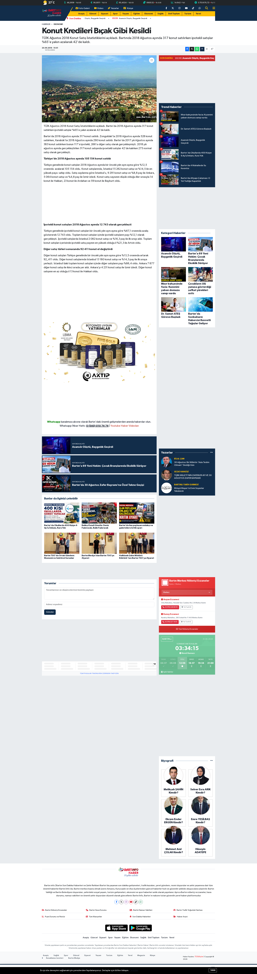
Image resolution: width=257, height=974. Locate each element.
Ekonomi (148, 14)
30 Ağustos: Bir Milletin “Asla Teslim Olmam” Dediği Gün (191, 463)
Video (100, 8)
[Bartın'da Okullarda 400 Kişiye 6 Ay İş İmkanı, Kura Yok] (61, 513)
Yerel (198, 14)
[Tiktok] (136, 902)
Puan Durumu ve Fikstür (55, 917)
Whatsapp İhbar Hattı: (84, 426)
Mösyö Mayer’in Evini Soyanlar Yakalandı (189, 489)
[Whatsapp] (140, 902)
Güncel (92, 14)
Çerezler (133, 970)
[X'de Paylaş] (192, 49)
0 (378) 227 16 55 (171, 622)
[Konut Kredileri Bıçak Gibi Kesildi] (99, 88)
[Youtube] (131, 902)
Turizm (187, 14)
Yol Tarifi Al (187, 607)
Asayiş (81, 14)
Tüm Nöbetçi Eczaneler (188, 629)
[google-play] (140, 928)
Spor (115, 14)
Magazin (141, 955)
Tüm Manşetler (95, 917)
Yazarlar (115, 8)
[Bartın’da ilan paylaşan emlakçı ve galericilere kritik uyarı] (136, 513)
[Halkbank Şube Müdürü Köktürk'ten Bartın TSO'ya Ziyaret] (136, 543)
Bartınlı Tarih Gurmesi (186, 485)
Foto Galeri (84, 8)
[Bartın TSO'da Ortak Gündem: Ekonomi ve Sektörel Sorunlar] (61, 543)
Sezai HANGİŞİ (181, 472)
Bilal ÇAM (179, 459)
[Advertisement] (99, 204)
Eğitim (136, 14)
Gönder (50, 612)
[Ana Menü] (212, 8)
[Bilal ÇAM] (166, 462)
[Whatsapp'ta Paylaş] (197, 49)
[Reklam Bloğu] (99, 351)
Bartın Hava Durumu (98, 910)
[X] (121, 902)
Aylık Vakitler (168, 672)
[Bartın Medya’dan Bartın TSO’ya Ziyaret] (99, 543)
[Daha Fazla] (202, 49)
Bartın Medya (74, 958)
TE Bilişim (199, 957)
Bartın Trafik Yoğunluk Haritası (190, 910)
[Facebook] (116, 902)
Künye (130, 8)
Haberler (46, 24)
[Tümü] (211, 452)
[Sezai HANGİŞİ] (166, 475)
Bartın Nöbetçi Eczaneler (56, 910)
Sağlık (160, 14)
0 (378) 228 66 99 (171, 607)
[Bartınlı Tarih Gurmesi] (166, 488)
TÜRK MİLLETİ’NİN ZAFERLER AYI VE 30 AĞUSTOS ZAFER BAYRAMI (193, 476)
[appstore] (116, 928)
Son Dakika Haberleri (142, 917)
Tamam (212, 970)
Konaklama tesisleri (54, 958)
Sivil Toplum (174, 14)
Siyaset (104, 14)
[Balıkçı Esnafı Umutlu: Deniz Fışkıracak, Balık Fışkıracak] (99, 513)
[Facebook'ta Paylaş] (187, 49)
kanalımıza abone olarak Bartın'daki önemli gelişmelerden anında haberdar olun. (106, 421)
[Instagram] (126, 902)
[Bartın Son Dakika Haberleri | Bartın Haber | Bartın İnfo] (52, 13)
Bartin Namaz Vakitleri (142, 910)
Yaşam (125, 14)
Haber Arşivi (182, 917)
